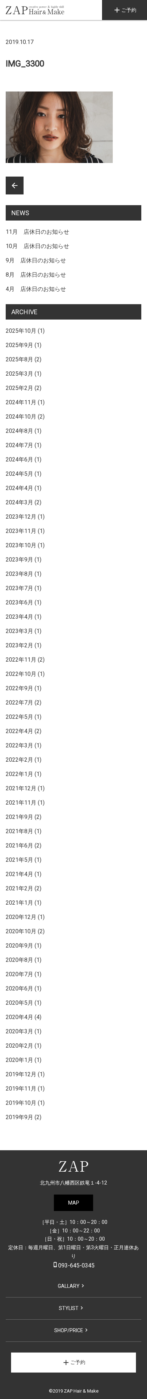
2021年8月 (19, 831)
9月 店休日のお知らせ (36, 260)
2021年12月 (21, 788)
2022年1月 (19, 774)
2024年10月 (21, 416)
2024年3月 (19, 502)
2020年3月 (19, 1031)
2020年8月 (19, 959)
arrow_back (14, 185)
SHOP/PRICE (68, 1330)
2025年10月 (21, 330)
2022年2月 (19, 759)
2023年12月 (21, 516)
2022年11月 (21, 659)
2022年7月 (19, 702)
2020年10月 (21, 931)
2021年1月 (19, 902)
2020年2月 (19, 1045)
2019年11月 (21, 1088)
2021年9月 (19, 817)
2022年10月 (21, 674)
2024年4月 (19, 488)
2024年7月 (19, 445)
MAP (73, 1203)
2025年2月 (19, 388)
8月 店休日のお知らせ (36, 274)
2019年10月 (21, 1102)
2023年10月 (21, 545)
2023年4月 (19, 616)
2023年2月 (19, 645)
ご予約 (124, 10)
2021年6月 (19, 845)
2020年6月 (19, 988)
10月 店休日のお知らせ (37, 246)
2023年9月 (19, 559)
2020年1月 (19, 1060)
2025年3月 (19, 373)
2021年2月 (19, 888)
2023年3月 (19, 631)
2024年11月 (21, 402)
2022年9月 (19, 688)
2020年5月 (19, 1002)
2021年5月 (19, 859)
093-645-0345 (73, 1265)
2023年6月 (19, 602)
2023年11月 (21, 531)
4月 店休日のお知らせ (36, 289)
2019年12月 (21, 1074)
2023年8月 (19, 573)
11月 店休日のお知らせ (37, 231)
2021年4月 (19, 874)
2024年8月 (19, 430)
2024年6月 (19, 459)
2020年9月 (19, 945)
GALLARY (69, 1286)
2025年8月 (19, 359)
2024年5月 (19, 473)
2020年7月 (19, 974)
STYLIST (68, 1308)
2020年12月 (21, 917)
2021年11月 (21, 802)
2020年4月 (19, 1017)
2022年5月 (19, 716)
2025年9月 (19, 345)
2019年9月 (19, 1117)
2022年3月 (19, 745)
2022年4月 (19, 731)
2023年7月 (19, 588)
